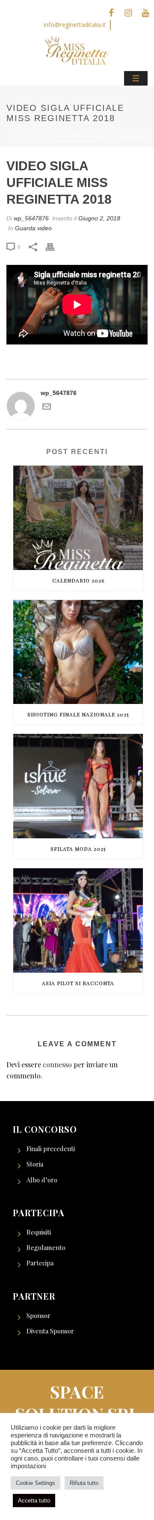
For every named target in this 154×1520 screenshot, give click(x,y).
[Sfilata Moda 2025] (78, 786)
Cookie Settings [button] (35, 1483)
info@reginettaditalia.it (75, 25)
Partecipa (40, 1263)
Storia (35, 1164)
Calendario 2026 (78, 580)
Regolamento (46, 1247)
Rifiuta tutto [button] (84, 1483)
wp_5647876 (31, 218)
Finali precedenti (51, 1148)
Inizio (15, 136)
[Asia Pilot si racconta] (78, 920)
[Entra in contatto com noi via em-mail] (46, 408)
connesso (57, 1064)
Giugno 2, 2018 (99, 218)
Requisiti (39, 1232)
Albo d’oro (42, 1180)
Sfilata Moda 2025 (78, 848)
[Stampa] (54, 247)
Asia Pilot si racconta (78, 983)
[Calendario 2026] (78, 518)
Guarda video (47, 136)
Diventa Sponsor (50, 1331)
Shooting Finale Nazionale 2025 (78, 714)
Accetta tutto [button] (34, 1500)
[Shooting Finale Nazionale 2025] (78, 652)
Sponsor (38, 1315)
